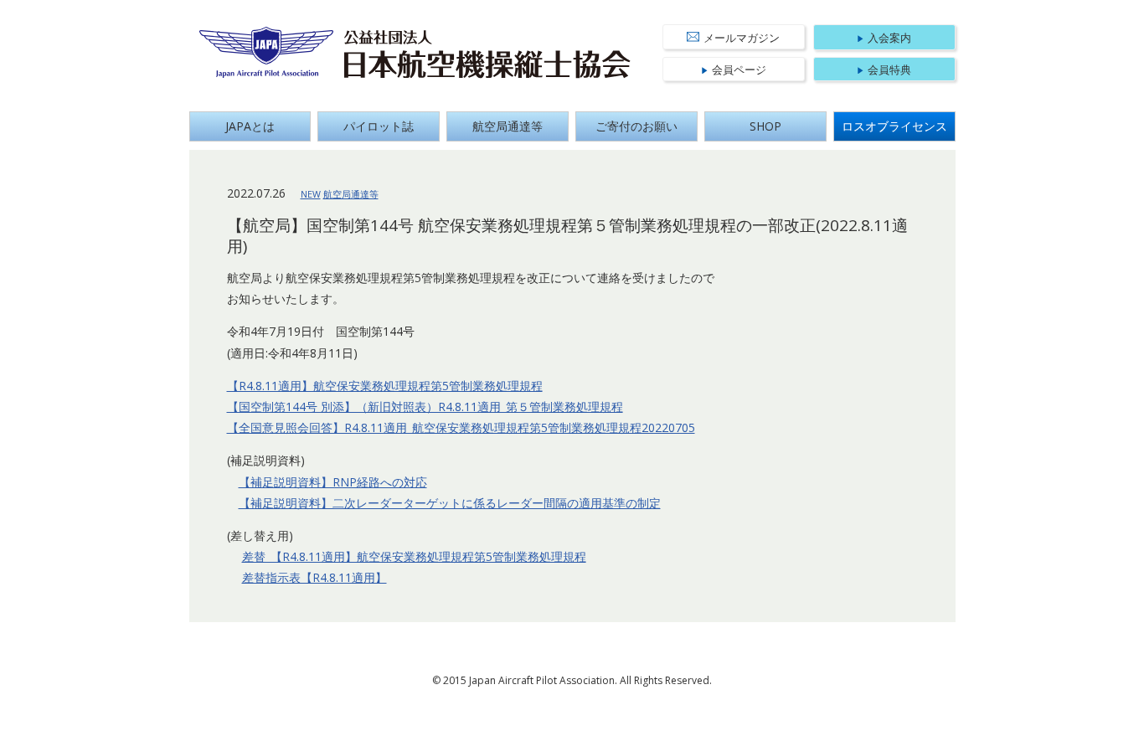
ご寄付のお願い (636, 126)
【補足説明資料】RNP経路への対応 (333, 482)
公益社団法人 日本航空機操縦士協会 (487, 54)
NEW (311, 194)
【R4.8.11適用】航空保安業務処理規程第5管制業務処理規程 (385, 386)
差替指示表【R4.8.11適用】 (314, 577)
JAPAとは (250, 126)
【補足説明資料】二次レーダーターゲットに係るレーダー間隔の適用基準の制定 (450, 503)
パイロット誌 (378, 126)
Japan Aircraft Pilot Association (267, 52)
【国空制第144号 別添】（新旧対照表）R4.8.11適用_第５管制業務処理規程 (425, 406)
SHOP (765, 126)
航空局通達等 (507, 126)
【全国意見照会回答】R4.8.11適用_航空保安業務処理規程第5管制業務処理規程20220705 (461, 427)
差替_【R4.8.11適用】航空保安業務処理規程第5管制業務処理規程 (414, 556)
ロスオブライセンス (894, 126)
